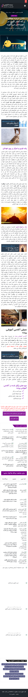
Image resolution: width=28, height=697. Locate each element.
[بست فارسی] (7, 6)
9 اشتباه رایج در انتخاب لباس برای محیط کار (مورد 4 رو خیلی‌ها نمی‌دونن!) (10, 485)
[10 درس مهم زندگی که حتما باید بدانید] (7, 459)
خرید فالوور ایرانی (14, 418)
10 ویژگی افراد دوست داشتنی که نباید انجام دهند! (21, 466)
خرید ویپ (15, 666)
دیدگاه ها (4, 479)
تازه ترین (23, 479)
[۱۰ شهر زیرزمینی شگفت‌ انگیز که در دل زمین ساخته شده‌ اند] (22, 511)
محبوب (14, 479)
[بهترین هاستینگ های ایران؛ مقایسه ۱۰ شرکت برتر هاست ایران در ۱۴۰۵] (22, 534)
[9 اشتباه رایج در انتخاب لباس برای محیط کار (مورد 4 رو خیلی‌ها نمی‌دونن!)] (22, 485)
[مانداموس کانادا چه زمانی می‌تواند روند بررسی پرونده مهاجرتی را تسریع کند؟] (22, 546)
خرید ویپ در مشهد (8, 666)
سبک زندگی (8, 12)
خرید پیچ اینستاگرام (7, 676)
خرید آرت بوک (20, 666)
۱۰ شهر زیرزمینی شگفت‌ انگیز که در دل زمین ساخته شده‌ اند (9, 510)
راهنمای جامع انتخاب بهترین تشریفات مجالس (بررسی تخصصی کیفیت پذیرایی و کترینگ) (10, 554)
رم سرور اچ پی (12, 664)
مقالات (13, 12)
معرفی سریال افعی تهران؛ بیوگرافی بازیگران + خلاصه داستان (10, 524)
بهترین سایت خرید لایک (14, 678)
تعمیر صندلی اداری (21, 676)
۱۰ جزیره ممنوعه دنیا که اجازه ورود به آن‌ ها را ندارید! (10, 517)
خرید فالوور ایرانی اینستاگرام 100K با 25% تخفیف (14, 413)
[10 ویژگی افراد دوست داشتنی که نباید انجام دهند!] (21, 459)
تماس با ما (12, 694)
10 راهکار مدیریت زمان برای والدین (21, 437)
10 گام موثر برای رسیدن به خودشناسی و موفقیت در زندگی (21, 452)
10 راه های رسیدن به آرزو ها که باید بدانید (7, 451)
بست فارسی (18, 12)
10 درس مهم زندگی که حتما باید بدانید (8, 465)
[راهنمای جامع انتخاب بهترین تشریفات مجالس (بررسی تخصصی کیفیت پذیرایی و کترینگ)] (22, 554)
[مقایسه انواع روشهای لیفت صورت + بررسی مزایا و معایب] (22, 503)
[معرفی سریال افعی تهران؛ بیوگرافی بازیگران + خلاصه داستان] (22, 524)
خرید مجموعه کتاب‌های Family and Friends (14, 674)
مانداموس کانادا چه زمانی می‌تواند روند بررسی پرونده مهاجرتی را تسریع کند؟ (10, 544)
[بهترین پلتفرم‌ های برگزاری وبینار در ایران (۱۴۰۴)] (22, 561)
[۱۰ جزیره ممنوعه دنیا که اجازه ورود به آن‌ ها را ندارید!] (22, 518)
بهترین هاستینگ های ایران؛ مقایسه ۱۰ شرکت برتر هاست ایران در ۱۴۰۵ (10, 530)
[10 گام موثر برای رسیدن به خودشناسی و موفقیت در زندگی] (21, 446)
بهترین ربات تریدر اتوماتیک (21, 664)
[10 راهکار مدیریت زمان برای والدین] (21, 432)
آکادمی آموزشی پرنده (21, 336)
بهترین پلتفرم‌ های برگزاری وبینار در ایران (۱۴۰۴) (10, 560)
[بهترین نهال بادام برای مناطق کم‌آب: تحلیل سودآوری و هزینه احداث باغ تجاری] (22, 493)
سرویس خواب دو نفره (14, 671)
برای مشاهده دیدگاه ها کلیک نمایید (14, 473)
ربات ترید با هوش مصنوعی (19, 669)
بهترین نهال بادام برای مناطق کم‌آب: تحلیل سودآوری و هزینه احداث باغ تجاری (9, 491)
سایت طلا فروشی (5, 664)
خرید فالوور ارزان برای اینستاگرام (14, 633)
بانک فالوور (14, 676)
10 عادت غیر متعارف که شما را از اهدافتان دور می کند (7, 438)
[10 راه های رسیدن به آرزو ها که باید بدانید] (7, 446)
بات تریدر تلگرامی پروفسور (8, 669)
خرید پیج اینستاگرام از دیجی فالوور (14, 607)
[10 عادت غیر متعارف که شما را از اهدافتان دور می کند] (7, 432)
